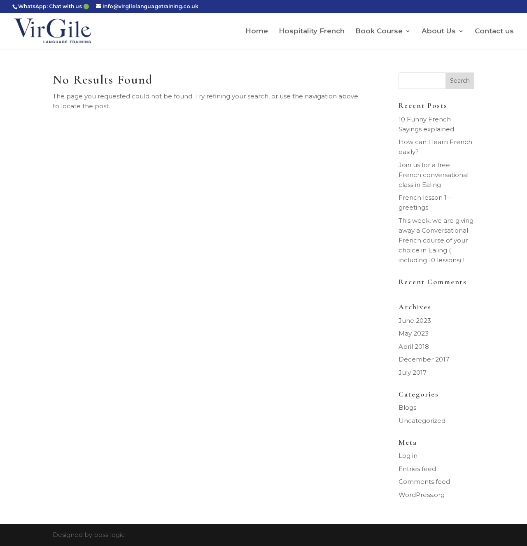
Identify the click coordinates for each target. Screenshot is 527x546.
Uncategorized (422, 421)
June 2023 (415, 320)
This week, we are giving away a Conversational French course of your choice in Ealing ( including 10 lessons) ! (436, 240)
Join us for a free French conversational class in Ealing (434, 175)
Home (256, 31)
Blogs (407, 407)
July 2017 (413, 372)
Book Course (379, 31)
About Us (439, 31)
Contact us (494, 31)
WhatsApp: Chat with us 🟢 (53, 6)
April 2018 (414, 346)
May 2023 (414, 333)
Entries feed (417, 469)
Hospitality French (312, 31)
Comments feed (424, 481)
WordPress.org (422, 495)
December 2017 (424, 359)
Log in (408, 456)
